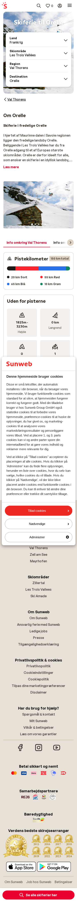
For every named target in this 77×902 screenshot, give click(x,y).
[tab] (26, 242)
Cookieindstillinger (38, 673)
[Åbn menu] (69, 5)
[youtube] (57, 750)
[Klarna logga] (33, 775)
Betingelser (63, 882)
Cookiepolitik (38, 679)
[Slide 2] (35, 224)
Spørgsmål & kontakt (38, 714)
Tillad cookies (37, 510)
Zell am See (38, 554)
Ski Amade (38, 596)
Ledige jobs (38, 631)
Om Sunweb (38, 618)
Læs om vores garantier (38, 734)
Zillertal (38, 583)
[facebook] (20, 750)
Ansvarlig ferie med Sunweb (38, 624)
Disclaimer (38, 692)
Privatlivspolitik (38, 666)
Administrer (37, 537)
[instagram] (38, 750)
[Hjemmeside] (4, 5)
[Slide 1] (32, 224)
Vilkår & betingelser (38, 727)
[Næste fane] (70, 242)
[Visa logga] (24, 775)
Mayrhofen (38, 561)
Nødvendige (37, 524)
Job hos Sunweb (38, 882)
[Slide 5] (45, 224)
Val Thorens (38, 548)
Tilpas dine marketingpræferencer (38, 686)
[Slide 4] (42, 224)
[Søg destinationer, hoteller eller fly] (39, 6)
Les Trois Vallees (38, 589)
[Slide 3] (38, 224)
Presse (38, 638)
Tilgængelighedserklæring (38, 644)
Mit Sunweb (38, 721)
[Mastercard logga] (14, 775)
